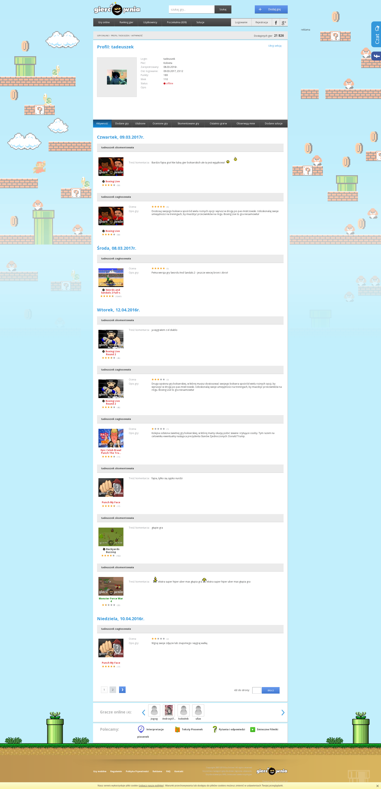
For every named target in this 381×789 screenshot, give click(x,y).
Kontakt (178, 771)
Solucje (200, 22)
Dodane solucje (274, 123)
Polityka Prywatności (137, 771)
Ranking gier (126, 22)
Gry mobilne (99, 771)
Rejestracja (262, 22)
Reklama (157, 771)
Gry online (104, 22)
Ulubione (140, 123)
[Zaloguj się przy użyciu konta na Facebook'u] (276, 22)
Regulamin (116, 771)
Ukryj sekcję (275, 45)
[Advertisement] (250, 85)
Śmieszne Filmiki (267, 729)
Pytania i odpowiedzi (232, 729)
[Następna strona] (122, 689)
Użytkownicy (150, 22)
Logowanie (241, 22)
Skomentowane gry (188, 123)
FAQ (168, 771)
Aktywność (102, 123)
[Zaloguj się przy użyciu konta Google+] (284, 22)
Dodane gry (122, 123)
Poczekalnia (177, 22)
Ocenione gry (160, 123)
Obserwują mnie (246, 123)
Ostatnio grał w (218, 123)
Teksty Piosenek (192, 729)
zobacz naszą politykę (151, 785)
